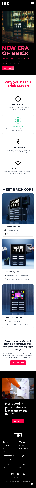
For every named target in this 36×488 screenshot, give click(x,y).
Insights (5, 451)
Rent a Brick (6, 445)
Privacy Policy (23, 459)
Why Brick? (6, 464)
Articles (4, 448)
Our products (6, 462)
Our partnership (7, 459)
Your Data (21, 467)
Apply (4, 467)
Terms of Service (23, 464)
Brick (5, 442)
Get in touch (18, 421)
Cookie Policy (22, 462)
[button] (32, 3)
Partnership (8, 456)
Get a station (22, 445)
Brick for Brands (23, 448)
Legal (22, 456)
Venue (22, 442)
